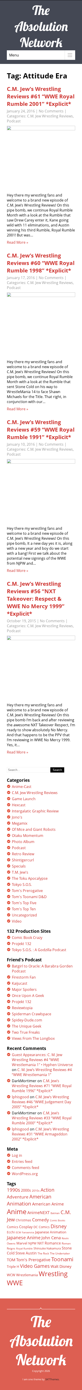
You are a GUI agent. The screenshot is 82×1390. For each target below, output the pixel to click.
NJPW (32, 1243)
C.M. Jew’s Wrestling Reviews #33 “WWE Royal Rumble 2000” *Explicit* (42, 1118)
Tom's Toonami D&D (29, 896)
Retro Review (23, 853)
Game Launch (24, 798)
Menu (14, 55)
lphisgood (20, 1096)
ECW (18, 1232)
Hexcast (19, 804)
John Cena (51, 1237)
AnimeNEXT (38, 1212)
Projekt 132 (21, 943)
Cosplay (26, 1226)
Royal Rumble (24, 1248)
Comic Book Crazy (27, 937)
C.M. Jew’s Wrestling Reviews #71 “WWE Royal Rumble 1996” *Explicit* (42, 1085)
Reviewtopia (22, 1007)
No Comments (51, 111)
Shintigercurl (23, 860)
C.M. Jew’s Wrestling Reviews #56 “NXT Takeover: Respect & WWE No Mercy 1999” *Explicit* (35, 598)
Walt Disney (61, 1266)
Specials (19, 866)
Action (47, 1189)
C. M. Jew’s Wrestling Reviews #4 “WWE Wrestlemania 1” (42, 1072)
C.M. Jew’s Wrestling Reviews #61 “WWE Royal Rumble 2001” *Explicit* (40, 96)
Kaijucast (19, 983)
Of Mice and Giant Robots (34, 829)
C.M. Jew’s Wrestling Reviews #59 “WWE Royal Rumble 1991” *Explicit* (40, 429)
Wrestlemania (27, 1275)
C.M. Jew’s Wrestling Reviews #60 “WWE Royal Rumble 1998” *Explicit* (40, 263)
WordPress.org (25, 1173)
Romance (53, 1243)
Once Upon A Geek (28, 995)
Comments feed (25, 1167)
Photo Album (23, 841)
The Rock (43, 1253)
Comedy (40, 1220)
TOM (11, 1259)
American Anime (48, 1204)
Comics (12, 1227)
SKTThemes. (52, 1379)
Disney (59, 1226)
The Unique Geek (26, 1026)
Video (17, 921)
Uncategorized (24, 915)
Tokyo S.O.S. (22, 884)
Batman (55, 1213)
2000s (26, 1190)
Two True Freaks (26, 1032)
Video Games (35, 1266)
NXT (40, 1243)
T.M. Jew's (20, 872)
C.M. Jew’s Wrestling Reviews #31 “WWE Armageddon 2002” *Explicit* (40, 1134)
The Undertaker (60, 1253)
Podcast (14, 121)
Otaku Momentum (27, 835)
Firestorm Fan (24, 977)
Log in (17, 1155)
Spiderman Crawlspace (31, 1013)
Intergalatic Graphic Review (35, 811)
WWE (15, 1282)
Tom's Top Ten (24, 908)
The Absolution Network (41, 1340)
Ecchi (11, 1232)
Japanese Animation (50, 1232)
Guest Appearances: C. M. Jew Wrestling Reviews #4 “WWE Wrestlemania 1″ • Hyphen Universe (42, 1059)
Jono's (17, 817)
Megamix (19, 823)
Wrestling (53, 1273)
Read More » (17, 242)
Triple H (13, 1266)
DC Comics (41, 1227)
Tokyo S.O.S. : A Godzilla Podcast (39, 949)
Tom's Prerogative (27, 890)
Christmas (23, 1220)
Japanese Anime (24, 1237)
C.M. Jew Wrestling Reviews (50, 116)
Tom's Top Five (24, 902)
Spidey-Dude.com (27, 1020)
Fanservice (28, 1232)
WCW (11, 1275)
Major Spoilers (24, 989)
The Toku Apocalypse (30, 878)
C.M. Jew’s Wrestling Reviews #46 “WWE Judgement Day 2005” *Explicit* (41, 1101)
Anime (16, 1211)
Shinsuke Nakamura (47, 1248)
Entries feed (22, 1161)
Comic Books (57, 1220)
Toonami (62, 1259)
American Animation (29, 1200)
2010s (36, 1191)
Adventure (17, 1197)
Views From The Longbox (33, 1038)
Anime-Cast (21, 786)
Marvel (21, 1243)
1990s (13, 1190)
